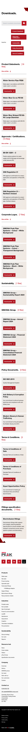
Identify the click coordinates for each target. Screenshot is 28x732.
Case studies (5, 650)
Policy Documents (17, 48)
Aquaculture (5, 618)
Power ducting (5, 581)
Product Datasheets (17, 31)
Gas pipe (4, 578)
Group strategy (5, 634)
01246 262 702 (5, 688)
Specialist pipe (5, 583)
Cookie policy (5, 719)
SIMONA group (6, 670)
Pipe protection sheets (7, 596)
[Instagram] (19, 562)
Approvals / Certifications (16, 37)
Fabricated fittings (6, 586)
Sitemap (3, 722)
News (3, 648)
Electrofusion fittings (7, 593)
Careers (4, 680)
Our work (4, 637)
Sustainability (16, 43)
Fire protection (5, 626)
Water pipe (4, 576)
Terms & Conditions (17, 53)
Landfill (3, 614)
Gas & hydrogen (6, 609)
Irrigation (4, 621)
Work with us (5, 675)
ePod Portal (5, 655)
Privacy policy (5, 717)
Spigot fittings (5, 591)
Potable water (5, 604)
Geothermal (5, 616)
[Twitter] (9, 562)
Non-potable (5, 606)
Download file (8, 91)
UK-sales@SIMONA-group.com (10, 691)
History (3, 668)
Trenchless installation (7, 623)
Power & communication (8, 611)
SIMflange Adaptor (10, 588)
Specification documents (8, 657)
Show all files (5, 71)
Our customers (5, 678)
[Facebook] (4, 562)
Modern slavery (5, 715)
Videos (3, 652)
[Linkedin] (14, 562)
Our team (4, 673)
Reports (4, 639)
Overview (4, 666)
